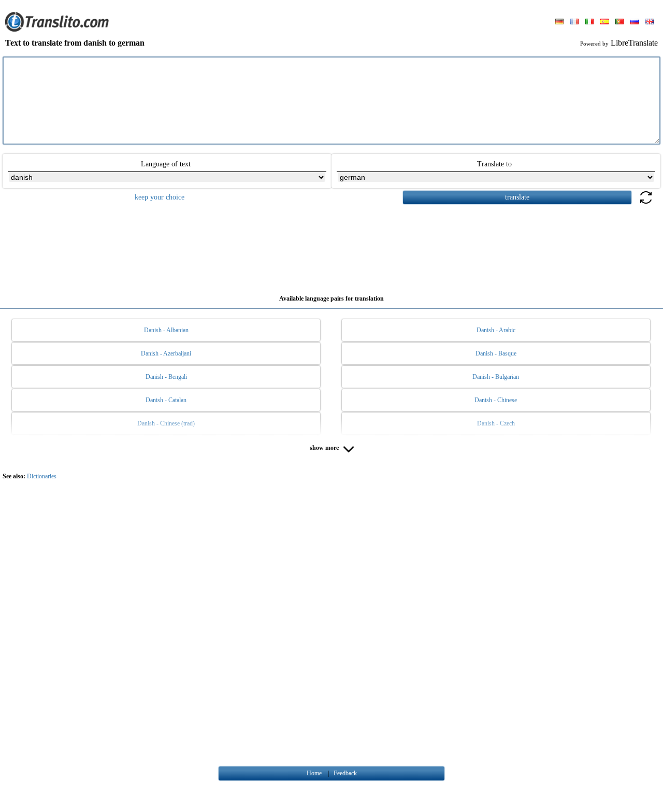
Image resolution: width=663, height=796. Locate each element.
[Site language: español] (604, 22)
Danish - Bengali (166, 376)
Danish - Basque (495, 353)
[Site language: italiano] (589, 22)
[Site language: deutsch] (559, 22)
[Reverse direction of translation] (646, 203)
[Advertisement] (331, 246)
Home (314, 773)
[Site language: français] (574, 22)
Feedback (345, 773)
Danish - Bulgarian (495, 376)
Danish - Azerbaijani (166, 353)
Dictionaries (41, 476)
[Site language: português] (619, 22)
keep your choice (159, 197)
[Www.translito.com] (57, 29)
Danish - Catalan (166, 400)
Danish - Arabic (496, 330)
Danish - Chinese (495, 400)
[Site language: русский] (634, 22)
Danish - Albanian (166, 330)
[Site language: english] (649, 22)
